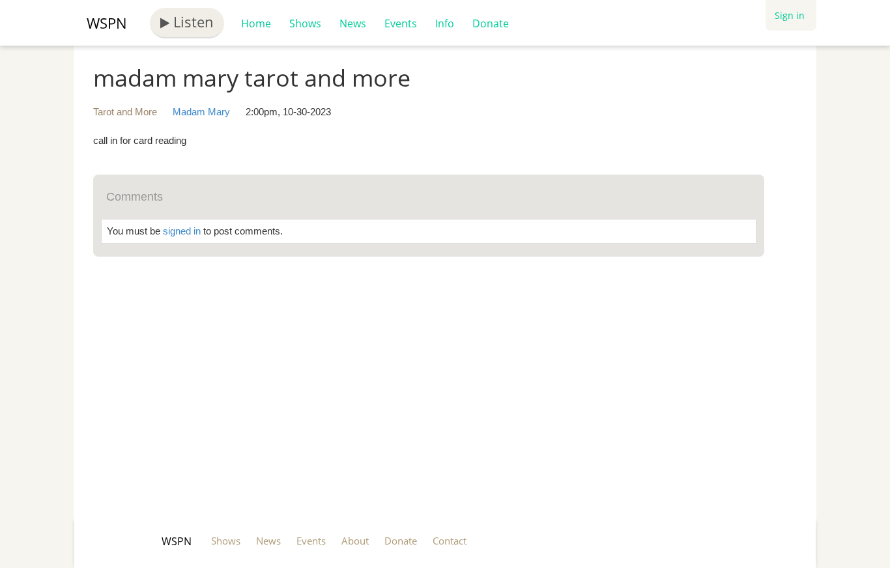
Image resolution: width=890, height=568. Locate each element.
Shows (305, 23)
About (355, 540)
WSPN (107, 23)
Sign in (790, 15)
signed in (182, 230)
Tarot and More (125, 111)
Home (256, 23)
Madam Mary (201, 111)
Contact (450, 540)
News (352, 23)
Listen (191, 21)
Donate (490, 23)
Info (444, 23)
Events (400, 23)
